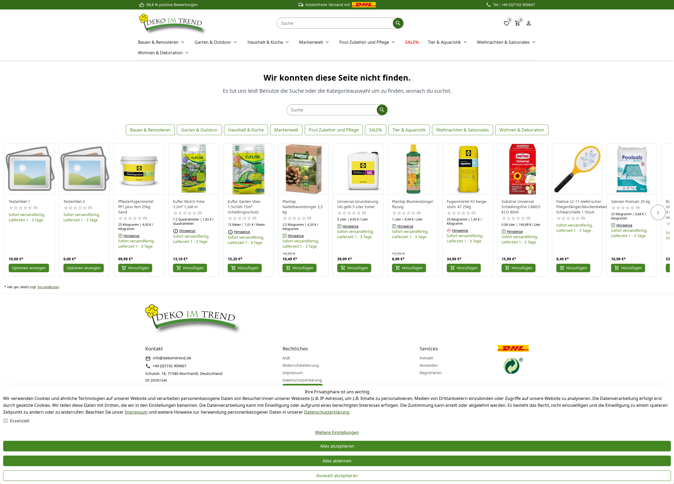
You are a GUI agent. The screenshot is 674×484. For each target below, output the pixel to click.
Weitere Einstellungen (337, 432)
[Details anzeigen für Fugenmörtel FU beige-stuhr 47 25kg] (468, 169)
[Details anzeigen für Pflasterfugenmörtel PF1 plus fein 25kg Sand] (139, 169)
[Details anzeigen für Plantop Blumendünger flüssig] (413, 169)
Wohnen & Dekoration (521, 130)
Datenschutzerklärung (326, 412)
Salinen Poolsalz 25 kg (630, 201)
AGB (286, 357)
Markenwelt (286, 130)
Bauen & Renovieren (150, 130)
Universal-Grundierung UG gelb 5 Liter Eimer (357, 204)
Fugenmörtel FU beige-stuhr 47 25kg (467, 204)
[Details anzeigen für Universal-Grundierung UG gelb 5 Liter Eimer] (358, 169)
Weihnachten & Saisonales (462, 130)
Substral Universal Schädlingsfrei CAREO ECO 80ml (521, 206)
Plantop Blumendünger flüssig (412, 204)
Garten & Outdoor (199, 130)
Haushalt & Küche (246, 130)
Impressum (136, 412)
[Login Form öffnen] (528, 23)
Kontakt (426, 357)
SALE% (375, 130)
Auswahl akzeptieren (337, 475)
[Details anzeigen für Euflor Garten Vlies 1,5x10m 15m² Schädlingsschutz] (249, 169)
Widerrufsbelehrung (301, 365)
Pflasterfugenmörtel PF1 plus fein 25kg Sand (135, 206)
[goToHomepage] (202, 23)
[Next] (658, 212)
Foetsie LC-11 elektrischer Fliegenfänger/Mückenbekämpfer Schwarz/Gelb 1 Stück (586, 206)
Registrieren (431, 372)
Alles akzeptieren (337, 446)
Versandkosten (48, 287)
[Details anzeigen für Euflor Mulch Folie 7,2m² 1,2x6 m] (194, 169)
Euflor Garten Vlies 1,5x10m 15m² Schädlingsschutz (244, 206)
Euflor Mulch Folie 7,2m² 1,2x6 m (189, 204)
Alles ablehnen (337, 461)
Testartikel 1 (19, 201)
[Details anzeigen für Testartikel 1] (29, 169)
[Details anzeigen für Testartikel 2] (84, 169)
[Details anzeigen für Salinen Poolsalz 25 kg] (632, 169)
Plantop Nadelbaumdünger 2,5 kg (303, 206)
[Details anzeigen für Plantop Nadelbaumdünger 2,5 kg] (303, 169)
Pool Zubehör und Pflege (334, 130)
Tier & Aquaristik (409, 130)
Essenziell (19, 421)
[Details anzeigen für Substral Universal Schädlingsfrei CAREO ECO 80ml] (522, 169)
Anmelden (429, 365)
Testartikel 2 (74, 201)
